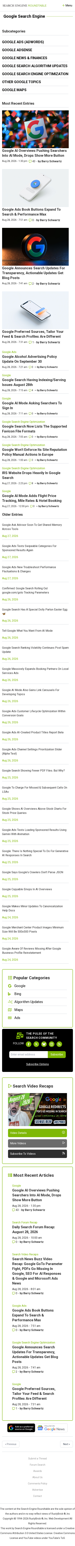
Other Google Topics (21, 82)
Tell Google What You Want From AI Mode (27, 630)
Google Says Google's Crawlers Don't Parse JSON (32, 872)
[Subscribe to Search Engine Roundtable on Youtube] (51, 1044)
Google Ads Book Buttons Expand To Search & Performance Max (33, 1315)
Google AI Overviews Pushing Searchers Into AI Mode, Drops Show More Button (36, 1195)
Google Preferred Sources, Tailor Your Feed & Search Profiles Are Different (33, 1394)
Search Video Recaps (25, 1254)
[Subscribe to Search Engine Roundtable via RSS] (59, 1044)
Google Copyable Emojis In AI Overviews (27, 889)
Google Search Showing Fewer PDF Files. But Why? (33, 770)
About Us (37, 1477)
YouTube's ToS (56, 1538)
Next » (66, 1444)
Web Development (59, 1518)
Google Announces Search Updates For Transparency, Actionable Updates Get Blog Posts (33, 273)
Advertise (37, 1489)
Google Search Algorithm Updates (35, 66)
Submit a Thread (37, 1458)
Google (6, 375)
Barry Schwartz (52, 161)
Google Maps (14, 90)
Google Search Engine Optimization (35, 74)
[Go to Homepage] (24, 5)
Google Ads (9, 352)
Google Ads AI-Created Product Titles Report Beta (32, 732)
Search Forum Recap (24, 1222)
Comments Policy (37, 1483)
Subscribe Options (37, 1064)
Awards (37, 1471)
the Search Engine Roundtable (34, 1508)
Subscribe (57, 1054)
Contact (37, 1496)
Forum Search (37, 1464)
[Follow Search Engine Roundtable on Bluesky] (44, 1044)
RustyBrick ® (36, 1518)
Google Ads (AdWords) (23, 42)
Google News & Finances (24, 58)
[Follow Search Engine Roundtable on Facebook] (28, 1044)
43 (34, 161)
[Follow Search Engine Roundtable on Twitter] (36, 1044)
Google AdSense (17, 50)
